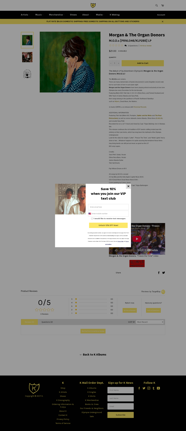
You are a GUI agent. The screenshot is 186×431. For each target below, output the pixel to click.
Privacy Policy (120, 241)
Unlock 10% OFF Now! (108, 225)
